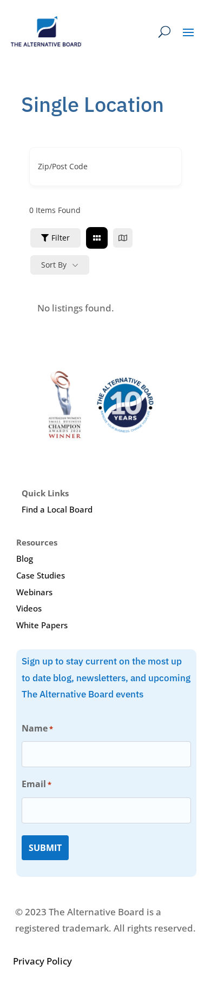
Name (37, 728)
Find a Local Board (57, 509)
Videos (29, 608)
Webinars (34, 592)
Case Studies (40, 575)
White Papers (42, 625)
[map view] (123, 238)
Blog (24, 558)
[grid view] (97, 238)
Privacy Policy (42, 961)
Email (36, 784)
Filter (60, 237)
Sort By (54, 265)
